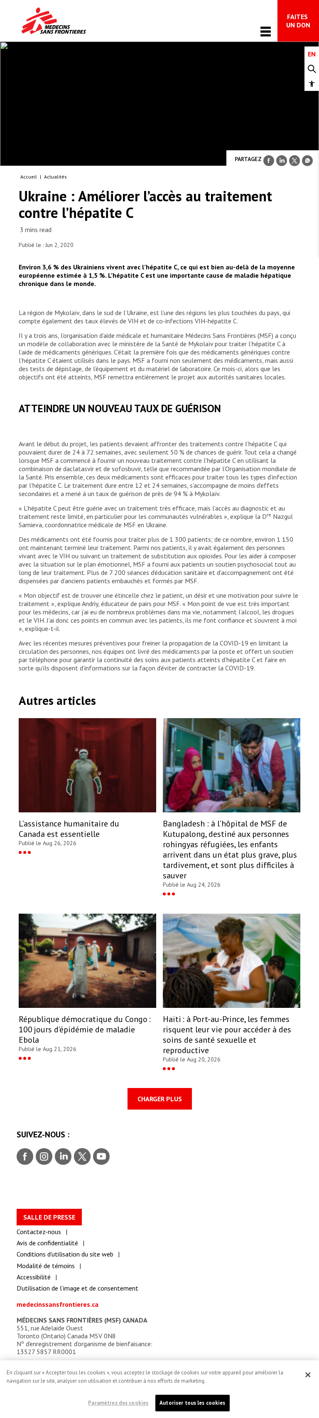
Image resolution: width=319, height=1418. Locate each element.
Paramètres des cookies (118, 1402)
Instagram (43, 1157)
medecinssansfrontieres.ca (57, 1304)
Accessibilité (34, 1277)
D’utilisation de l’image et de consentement (77, 1288)
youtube (101, 1157)
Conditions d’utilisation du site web (65, 1254)
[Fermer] (307, 1375)
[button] (311, 83)
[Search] (311, 69)
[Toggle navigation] (265, 31)
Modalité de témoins (46, 1266)
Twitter (81, 1157)
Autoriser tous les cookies (192, 1402)
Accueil (28, 177)
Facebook (25, 1157)
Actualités (55, 177)
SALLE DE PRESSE (49, 1217)
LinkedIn (62, 1157)
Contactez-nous (39, 1231)
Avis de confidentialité (47, 1243)
